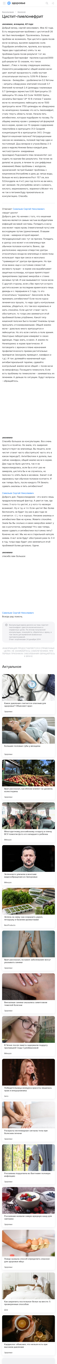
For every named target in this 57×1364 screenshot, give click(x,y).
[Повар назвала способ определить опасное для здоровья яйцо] (28, 1250)
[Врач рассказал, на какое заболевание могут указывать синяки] (28, 951)
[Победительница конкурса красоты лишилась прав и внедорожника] (28, 1079)
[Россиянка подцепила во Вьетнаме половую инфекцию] (28, 1164)
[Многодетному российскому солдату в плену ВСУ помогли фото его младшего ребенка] (28, 822)
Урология (21, 12)
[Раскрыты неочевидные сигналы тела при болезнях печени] (28, 1122)
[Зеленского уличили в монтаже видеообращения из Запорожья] (28, 865)
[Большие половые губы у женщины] (28, 737)
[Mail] (9, 3)
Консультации (8, 12)
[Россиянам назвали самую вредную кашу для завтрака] (28, 1207)
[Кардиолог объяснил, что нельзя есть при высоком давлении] (28, 1335)
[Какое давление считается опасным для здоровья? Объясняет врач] (28, 694)
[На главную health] (18, 3)
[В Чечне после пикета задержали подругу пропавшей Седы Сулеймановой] (28, 1036)
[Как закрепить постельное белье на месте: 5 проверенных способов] (28, 1293)
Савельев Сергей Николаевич (28, 209)
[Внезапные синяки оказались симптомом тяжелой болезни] (28, 993)
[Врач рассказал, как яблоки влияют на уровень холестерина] (28, 780)
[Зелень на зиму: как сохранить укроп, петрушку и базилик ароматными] (28, 908)
